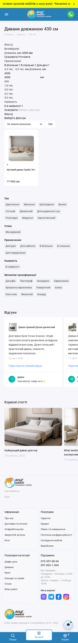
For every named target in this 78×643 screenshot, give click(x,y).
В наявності (12, 266)
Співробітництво (14, 529)
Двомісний (26, 211)
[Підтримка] (71, 14)
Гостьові (10, 211)
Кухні (7, 572)
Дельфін (11, 280)
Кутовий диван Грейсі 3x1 (21, 169)
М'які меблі (11, 589)
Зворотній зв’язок (15, 534)
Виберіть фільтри (29, 110)
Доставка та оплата (16, 523)
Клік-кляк (11, 294)
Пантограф (26, 280)
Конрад (41, 294)
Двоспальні (12, 204)
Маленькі (29, 204)
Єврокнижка (61, 280)
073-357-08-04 (50, 561)
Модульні (27, 217)
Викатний (27, 294)
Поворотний (43, 287)
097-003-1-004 (50, 565)
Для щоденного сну (48, 211)
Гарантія (45, 518)
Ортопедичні (46, 204)
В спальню (63, 246)
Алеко (58, 287)
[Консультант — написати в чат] (68, 624)
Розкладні (12, 217)
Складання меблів (51, 540)
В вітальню (46, 246)
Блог (7, 540)
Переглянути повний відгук (25, 365)
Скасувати (11, 57)
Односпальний (46, 217)
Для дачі (11, 246)
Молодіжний (13, 232)
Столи (8, 583)
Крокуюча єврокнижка (19, 287)
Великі (62, 204)
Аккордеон (43, 280)
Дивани (9, 567)
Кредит (45, 523)
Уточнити (24, 57)
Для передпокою (16, 252)
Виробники (47, 545)
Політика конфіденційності (56, 534)
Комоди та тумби (14, 578)
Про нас (9, 518)
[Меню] (6, 14)
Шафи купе (11, 561)
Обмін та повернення (53, 529)
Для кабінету (27, 246)
